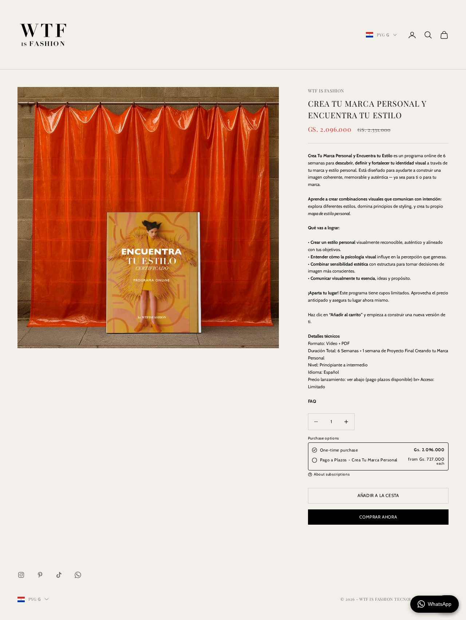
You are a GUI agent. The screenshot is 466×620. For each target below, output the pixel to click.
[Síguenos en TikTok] (59, 575)
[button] (378, 474)
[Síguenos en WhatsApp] (78, 575)
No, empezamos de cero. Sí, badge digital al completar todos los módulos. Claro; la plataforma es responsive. (373, 401)
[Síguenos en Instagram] (21, 575)
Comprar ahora (378, 517)
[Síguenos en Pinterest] (40, 575)
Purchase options (323, 438)
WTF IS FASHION (326, 91)
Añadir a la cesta (378, 495)
